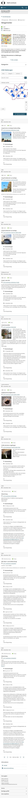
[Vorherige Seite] (7, 757)
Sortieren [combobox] (18, 73)
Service (3, 788)
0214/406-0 (7, 783)
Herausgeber (4, 776)
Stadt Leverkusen (4, 778)
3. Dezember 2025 (7, 318)
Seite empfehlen (5, 794)
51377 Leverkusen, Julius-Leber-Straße (11, 394)
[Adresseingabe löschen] (25, 82)
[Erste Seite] (4, 757)
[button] (14, 64)
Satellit (2, 108)
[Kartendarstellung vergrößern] (26, 105)
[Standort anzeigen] (26, 102)
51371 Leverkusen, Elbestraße (9, 327)
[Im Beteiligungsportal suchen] (22, 7)
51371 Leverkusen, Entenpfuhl (9, 563)
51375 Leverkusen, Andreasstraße (10, 180)
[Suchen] (25, 78)
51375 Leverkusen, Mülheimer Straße (11, 130)
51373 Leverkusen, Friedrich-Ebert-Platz (11, 447)
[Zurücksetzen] (23, 78)
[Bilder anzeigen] (6, 137)
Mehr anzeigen (14, 59)
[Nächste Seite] (20, 757)
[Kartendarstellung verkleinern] (26, 107)
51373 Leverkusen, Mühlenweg (9, 496)
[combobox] (13, 82)
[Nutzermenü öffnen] (26, 7)
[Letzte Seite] (23, 757)
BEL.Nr (2, 666)
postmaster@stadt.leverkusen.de (10, 784)
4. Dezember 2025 (7, 122)
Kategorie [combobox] (10, 73)
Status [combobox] (3, 73)
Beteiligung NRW (5, 11)
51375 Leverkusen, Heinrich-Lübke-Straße (12, 232)
